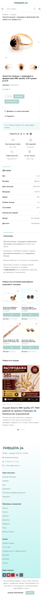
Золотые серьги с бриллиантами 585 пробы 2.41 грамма (28, 341)
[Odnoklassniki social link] (21, 133)
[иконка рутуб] (17, 575)
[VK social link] (27, 133)
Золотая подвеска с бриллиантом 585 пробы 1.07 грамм (10, 309)
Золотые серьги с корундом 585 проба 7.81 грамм (29, 309)
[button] (12, 315)
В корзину (18, 96)
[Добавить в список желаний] (18, 291)
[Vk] (4, 575)
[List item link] (21, 477)
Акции (4, 404)
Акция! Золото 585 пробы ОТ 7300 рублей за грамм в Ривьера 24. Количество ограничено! (20, 410)
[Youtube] (8, 575)
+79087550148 (9, 270)
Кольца (13, 14)
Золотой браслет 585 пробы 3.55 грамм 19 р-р (11, 341)
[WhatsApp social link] (24, 133)
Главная (5, 14)
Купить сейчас (11, 101)
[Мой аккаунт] (40, 9)
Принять (30, 592)
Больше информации (15, 592)
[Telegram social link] (30, 133)
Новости (9, 404)
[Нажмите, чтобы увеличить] (6, 58)
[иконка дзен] (13, 575)
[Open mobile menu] (2, 9)
